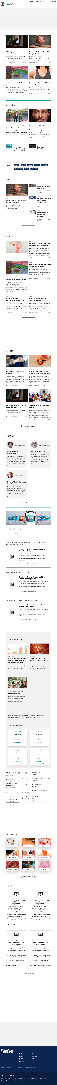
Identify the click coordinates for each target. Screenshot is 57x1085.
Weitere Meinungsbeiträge (29, 502)
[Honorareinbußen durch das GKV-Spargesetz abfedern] (40, 41)
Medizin (30, 165)
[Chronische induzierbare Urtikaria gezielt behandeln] (40, 72)
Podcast (21, 1059)
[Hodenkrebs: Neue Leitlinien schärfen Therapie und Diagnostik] (40, 361)
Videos (26, 168)
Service (33, 1051)
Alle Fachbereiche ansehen (28, 876)
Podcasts (44, 165)
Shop (41, 1)
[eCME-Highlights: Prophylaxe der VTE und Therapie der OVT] (39, 649)
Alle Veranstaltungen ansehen (12, 800)
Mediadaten (34, 1054)
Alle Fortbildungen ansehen (16, 725)
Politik (23, 165)
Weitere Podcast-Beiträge (13, 533)
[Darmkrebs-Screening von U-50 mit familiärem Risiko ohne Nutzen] (17, 247)
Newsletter (34, 168)
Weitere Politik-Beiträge (28, 319)
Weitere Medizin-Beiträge (28, 426)
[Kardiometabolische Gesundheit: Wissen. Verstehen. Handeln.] (17, 115)
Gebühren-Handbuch (34, 1)
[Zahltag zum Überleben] (32, 146)
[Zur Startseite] (9, 4)
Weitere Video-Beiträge (28, 973)
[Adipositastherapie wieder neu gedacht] (40, 395)
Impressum (9, 1067)
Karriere (33, 1058)
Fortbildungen (18, 168)
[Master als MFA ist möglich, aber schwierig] (32, 212)
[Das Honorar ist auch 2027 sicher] (17, 72)
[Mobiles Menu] (2, 4)
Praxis (16, 165)
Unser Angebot (35, 1056)
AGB (14, 1067)
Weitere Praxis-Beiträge (28, 227)
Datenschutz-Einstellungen (30, 1067)
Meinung (37, 165)
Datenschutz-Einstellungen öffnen (28, 563)
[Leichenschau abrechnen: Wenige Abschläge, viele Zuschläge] (32, 198)
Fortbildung (21, 1061)
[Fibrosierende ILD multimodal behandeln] (17, 361)
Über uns (33, 1053)
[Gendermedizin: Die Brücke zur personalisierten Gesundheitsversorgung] (40, 115)
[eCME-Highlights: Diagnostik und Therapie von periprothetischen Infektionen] (17, 649)
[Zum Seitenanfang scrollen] (54, 1082)
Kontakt (3, 1067)
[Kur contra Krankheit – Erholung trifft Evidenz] (17, 682)
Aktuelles (21, 1051)
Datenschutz (20, 1067)
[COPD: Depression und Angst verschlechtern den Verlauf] (17, 41)
